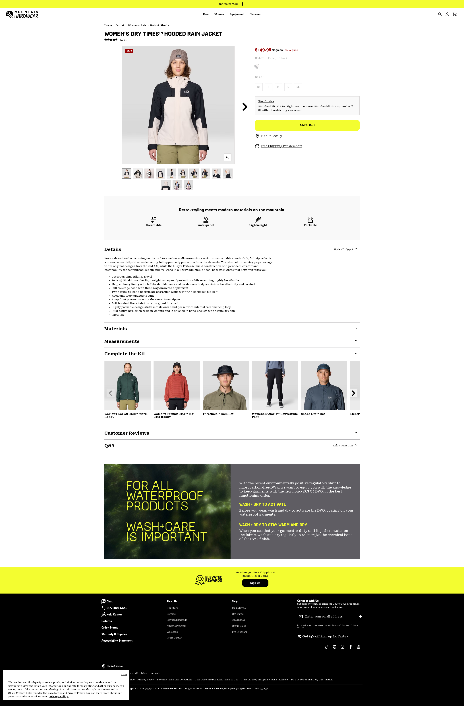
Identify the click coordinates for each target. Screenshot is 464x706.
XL (298, 87)
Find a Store (239, 608)
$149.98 (263, 49)
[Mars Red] (177, 385)
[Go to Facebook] (351, 649)
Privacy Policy (145, 679)
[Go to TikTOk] (327, 649)
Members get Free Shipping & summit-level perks (255, 574)
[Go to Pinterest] (335, 649)
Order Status (110, 627)
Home (108, 25)
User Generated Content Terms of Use (216, 679)
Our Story (172, 608)
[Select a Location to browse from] (104, 666)
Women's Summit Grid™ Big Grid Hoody (174, 415)
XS (258, 87)
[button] (245, 106)
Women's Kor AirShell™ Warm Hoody (126, 415)
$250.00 (277, 50)
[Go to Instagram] (343, 649)
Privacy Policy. (59, 696)
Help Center (114, 614)
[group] (255, 574)
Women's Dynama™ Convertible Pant (275, 415)
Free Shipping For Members (281, 146)
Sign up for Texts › (322, 636)
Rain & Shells (159, 25)
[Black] (226, 385)
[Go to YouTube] (358, 649)
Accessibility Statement (117, 640)
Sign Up (255, 583)
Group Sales (239, 626)
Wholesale (172, 632)
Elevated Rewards (177, 620)
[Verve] (127, 385)
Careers (171, 614)
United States (115, 666)
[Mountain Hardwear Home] (22, 14)
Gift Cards (238, 614)
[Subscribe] (360, 616)
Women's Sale (137, 25)
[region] (66, 685)
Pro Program (239, 632)
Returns (107, 621)
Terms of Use (338, 625)
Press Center (174, 638)
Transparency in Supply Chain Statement (264, 679)
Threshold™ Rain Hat (218, 413)
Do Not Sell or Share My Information (312, 679)
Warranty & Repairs (114, 634)
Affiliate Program (176, 626)
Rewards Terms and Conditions (174, 679)
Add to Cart (307, 125)
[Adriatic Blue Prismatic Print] (324, 385)
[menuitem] (206, 14)
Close (124, 674)
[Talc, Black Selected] (256, 66)
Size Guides (266, 101)
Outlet (120, 25)
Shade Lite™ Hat (313, 413)
